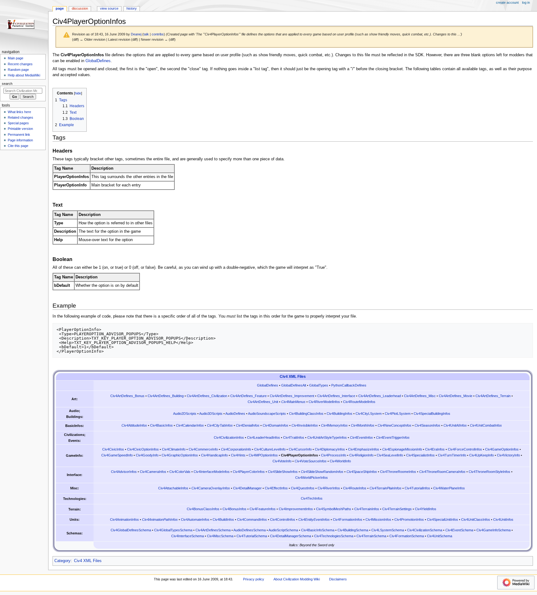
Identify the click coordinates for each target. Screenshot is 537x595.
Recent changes (20, 64)
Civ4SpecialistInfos (420, 455)
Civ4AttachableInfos (173, 488)
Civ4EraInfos (435, 449)
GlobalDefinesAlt (293, 385)
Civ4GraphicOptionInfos (180, 455)
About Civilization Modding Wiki (296, 579)
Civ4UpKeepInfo (481, 455)
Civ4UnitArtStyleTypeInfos (327, 437)
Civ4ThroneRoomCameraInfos (442, 472)
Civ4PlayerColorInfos (249, 472)
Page (60, 8)
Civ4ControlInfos (282, 519)
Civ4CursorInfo (300, 449)
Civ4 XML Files (293, 376)
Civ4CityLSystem (369, 413)
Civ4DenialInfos (247, 425)
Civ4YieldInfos (425, 509)
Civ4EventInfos (361, 437)
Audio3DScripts (211, 413)
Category (62, 561)
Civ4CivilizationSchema (424, 530)
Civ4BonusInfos (234, 509)
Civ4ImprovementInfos (296, 509)
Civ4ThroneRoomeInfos (398, 472)
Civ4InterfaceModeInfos (212, 472)
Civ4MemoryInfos (334, 425)
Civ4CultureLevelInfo (270, 449)
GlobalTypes (318, 385)
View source (109, 8)
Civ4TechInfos (312, 498)
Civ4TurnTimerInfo (452, 455)
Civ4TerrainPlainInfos (385, 488)
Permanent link (19, 134)
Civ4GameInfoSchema (493, 530)
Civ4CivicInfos (113, 449)
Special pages (18, 123)
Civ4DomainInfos (275, 425)
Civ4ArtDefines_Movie (455, 396)
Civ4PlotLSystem (398, 413)
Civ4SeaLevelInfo (390, 455)
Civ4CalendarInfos (190, 425)
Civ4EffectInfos (276, 488)
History (131, 8)
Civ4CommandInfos (252, 519)
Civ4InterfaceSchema (187, 536)
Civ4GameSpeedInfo (117, 455)
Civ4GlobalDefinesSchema (131, 530)
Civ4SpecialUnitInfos (442, 519)
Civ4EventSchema (459, 530)
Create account (507, 2)
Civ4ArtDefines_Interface (336, 396)
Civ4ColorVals (179, 472)
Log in (526, 2)
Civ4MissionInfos (378, 519)
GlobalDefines (98, 61)
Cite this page (18, 146)
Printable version (20, 128)
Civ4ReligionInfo (361, 455)
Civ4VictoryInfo (508, 455)
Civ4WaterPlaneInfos (449, 488)
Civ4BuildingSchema (352, 530)
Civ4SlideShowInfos (283, 472)
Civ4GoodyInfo (147, 455)
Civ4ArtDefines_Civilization (207, 396)
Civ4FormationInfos (347, 519)
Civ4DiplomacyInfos (330, 449)
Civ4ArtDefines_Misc (420, 396)
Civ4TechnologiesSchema (333, 536)
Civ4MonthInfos (362, 425)
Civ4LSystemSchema (387, 530)
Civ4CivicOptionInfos (143, 449)
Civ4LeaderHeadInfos (263, 437)
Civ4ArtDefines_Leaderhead (379, 396)
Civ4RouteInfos (354, 488)
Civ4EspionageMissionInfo (402, 449)
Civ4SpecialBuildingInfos (432, 413)
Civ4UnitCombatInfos (486, 425)
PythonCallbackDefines (348, 385)
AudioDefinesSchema (249, 530)
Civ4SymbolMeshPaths (333, 509)
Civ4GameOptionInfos (502, 449)
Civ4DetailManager (247, 488)
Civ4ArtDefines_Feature (248, 396)
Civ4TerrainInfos (366, 509)
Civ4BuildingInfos (339, 413)
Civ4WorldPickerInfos (311, 477)
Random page (18, 69)
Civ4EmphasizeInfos (363, 449)
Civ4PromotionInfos (409, 519)
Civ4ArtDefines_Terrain (493, 396)
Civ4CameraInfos (153, 472)
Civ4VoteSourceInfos (311, 461)
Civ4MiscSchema (220, 536)
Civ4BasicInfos (161, 425)
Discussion (80, 8)
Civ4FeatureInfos (263, 509)
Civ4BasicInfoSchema (317, 530)
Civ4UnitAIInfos (455, 425)
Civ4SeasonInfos (427, 425)
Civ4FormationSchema (406, 536)
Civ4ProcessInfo (333, 455)
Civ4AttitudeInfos (134, 425)
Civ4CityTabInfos (220, 425)
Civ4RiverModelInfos (324, 402)
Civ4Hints (238, 455)
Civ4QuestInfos (302, 488)
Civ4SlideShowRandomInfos (322, 472)
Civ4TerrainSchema (371, 536)
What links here (19, 112)
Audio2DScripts (184, 413)
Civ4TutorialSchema (251, 536)
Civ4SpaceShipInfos (362, 472)
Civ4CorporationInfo (236, 449)
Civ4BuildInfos (223, 519)
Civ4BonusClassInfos (203, 509)
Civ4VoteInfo (282, 461)
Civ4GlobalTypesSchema (173, 530)
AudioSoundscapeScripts (267, 413)
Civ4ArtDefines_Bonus (127, 396)
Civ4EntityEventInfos (314, 519)
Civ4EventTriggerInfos (393, 437)
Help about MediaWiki (24, 75)
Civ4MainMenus (293, 402)
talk (146, 34)
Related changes (20, 117)
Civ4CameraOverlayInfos (210, 488)
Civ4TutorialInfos (417, 488)
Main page (15, 58)
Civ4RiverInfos (329, 488)
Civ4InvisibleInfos (304, 425)
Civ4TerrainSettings (397, 509)
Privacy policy (253, 579)
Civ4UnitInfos (503, 519)
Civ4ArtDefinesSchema (213, 530)
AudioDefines (235, 413)
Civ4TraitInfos (293, 437)
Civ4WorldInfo (340, 461)
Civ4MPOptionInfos (263, 455)
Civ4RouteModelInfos (359, 402)
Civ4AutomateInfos (195, 519)
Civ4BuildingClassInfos (306, 413)
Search (7, 83)
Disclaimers (338, 579)
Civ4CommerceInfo (203, 449)
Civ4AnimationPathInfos (160, 519)
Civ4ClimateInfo (174, 449)
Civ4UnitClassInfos (475, 519)
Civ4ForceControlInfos (465, 449)
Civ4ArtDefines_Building (166, 396)
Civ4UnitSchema (439, 536)
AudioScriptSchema (283, 530)
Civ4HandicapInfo (214, 455)
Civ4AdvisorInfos (124, 472)
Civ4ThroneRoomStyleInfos (489, 472)
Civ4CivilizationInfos (229, 437)
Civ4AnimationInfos (124, 519)
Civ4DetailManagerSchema (290, 536)
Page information (20, 140)
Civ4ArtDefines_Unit (263, 402)
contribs (158, 34)
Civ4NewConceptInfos (394, 425)
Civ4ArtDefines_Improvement (292, 396)
